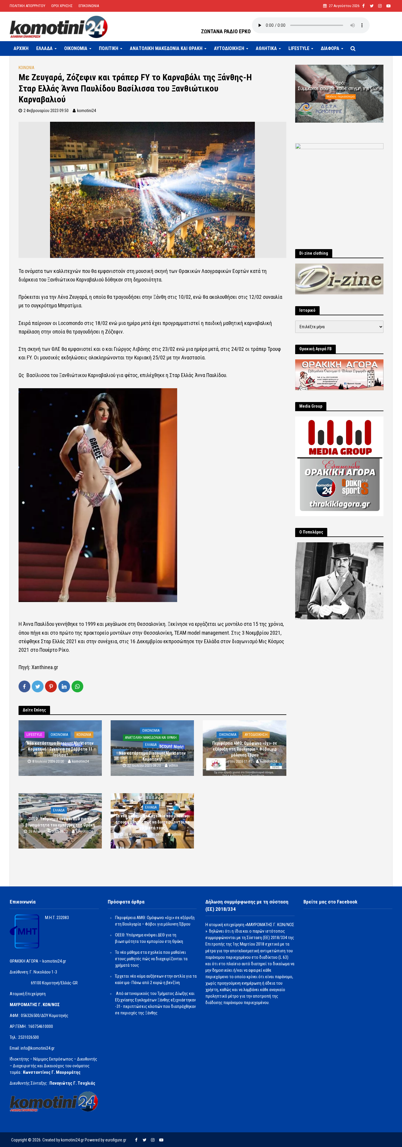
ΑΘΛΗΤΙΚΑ (266, 48)
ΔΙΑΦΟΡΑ (330, 48)
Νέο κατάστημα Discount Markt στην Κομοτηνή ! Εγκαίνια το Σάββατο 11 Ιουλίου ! (60, 749)
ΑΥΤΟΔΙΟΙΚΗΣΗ (229, 48)
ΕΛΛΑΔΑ (44, 48)
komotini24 (86, 110)
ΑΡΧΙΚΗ (21, 48)
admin (173, 765)
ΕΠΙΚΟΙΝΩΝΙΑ (89, 6)
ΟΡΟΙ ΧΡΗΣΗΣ (62, 6)
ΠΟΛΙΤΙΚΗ (108, 48)
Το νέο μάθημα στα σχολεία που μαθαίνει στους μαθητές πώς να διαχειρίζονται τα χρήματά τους (152, 822)
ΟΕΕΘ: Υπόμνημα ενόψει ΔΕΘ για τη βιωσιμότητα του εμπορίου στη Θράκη (60, 822)
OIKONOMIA (75, 48)
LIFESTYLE (298, 48)
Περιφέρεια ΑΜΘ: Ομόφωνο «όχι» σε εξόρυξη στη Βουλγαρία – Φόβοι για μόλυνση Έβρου (244, 749)
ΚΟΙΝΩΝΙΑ (26, 67)
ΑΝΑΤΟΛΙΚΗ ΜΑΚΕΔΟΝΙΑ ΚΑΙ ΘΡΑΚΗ (166, 48)
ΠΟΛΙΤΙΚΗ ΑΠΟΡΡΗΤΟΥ (27, 6)
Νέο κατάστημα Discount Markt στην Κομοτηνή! (152, 756)
